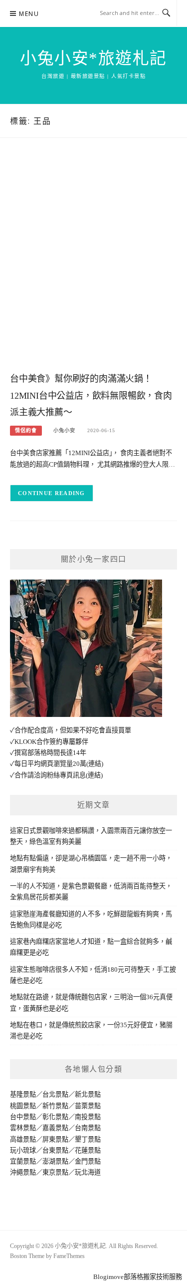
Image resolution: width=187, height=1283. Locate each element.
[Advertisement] (93, 265)
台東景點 (55, 1150)
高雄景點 (23, 1139)
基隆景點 (23, 1094)
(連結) (94, 763)
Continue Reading (51, 493)
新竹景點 (55, 1106)
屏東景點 (55, 1139)
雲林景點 (23, 1128)
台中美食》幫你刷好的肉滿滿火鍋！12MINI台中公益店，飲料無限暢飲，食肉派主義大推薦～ (91, 396)
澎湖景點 (55, 1161)
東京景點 (55, 1172)
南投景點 (88, 1117)
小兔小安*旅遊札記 (93, 58)
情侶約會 (26, 430)
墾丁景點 (88, 1139)
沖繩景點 (23, 1172)
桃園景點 (23, 1106)
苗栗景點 (88, 1106)
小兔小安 (64, 430)
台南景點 (88, 1128)
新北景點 (88, 1094)
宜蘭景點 (23, 1161)
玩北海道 (88, 1172)
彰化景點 (55, 1117)
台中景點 (23, 1117)
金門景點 (88, 1161)
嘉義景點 (55, 1128)
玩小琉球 (23, 1150)
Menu (29, 13)
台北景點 (55, 1094)
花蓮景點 (88, 1150)
